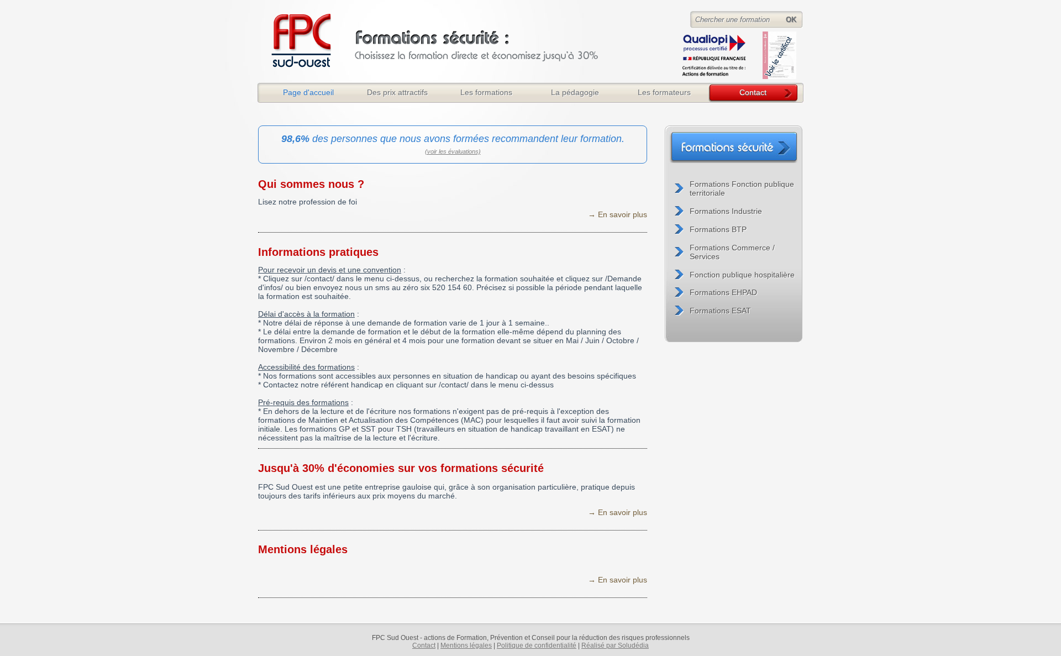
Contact (752, 92)
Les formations (486, 92)
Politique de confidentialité (536, 645)
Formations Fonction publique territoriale (742, 188)
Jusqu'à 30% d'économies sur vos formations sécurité (401, 468)
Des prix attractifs (397, 92)
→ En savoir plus (617, 214)
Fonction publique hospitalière (742, 274)
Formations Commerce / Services (732, 252)
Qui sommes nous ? (311, 184)
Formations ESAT (720, 310)
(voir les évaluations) (453, 151)
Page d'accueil (308, 92)
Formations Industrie (726, 211)
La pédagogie (575, 92)
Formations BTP (718, 229)
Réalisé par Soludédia (615, 645)
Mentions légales (303, 549)
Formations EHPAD (723, 292)
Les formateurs (664, 92)
